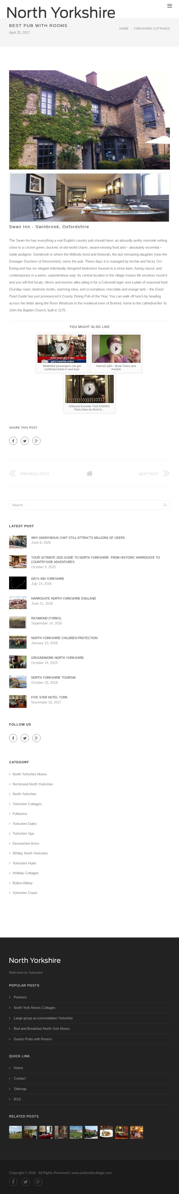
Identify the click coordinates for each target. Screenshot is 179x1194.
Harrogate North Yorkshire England (63, 598)
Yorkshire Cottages (152, 28)
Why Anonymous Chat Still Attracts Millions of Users (78, 538)
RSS (17, 1099)
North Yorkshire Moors (30, 774)
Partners (20, 997)
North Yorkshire (24, 794)
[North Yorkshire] (61, 9)
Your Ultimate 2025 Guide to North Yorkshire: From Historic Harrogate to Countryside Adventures (95, 560)
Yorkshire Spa (23, 833)
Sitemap (20, 1089)
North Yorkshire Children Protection (64, 638)
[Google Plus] (36, 441)
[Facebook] (13, 441)
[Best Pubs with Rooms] (91, 1132)
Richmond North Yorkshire (33, 784)
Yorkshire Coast (25, 893)
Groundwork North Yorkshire (57, 658)
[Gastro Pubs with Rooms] (30, 1132)
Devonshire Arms (26, 843)
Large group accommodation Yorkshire (43, 1018)
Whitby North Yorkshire (30, 853)
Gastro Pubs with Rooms (33, 1039)
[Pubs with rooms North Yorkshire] (45, 1132)
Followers (20, 814)
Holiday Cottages (26, 873)
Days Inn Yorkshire (47, 578)
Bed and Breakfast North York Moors (42, 1029)
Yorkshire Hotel (24, 863)
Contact (20, 1078)
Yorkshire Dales (25, 824)
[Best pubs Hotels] (121, 1132)
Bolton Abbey (23, 883)
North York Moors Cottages (34, 1008)
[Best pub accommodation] (136, 1132)
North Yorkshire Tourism (53, 677)
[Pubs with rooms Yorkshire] (76, 1132)
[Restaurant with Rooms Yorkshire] (106, 1132)
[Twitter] (25, 441)
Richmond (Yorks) (46, 618)
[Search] (165, 505)
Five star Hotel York (49, 697)
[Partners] (15, 1132)
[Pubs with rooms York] (61, 1132)
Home (124, 28)
